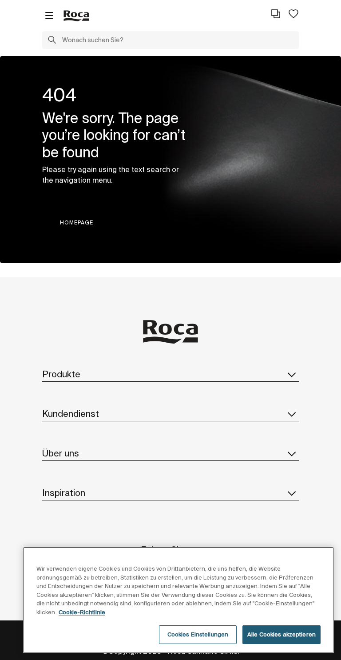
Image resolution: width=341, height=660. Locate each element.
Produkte (61, 374)
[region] (178, 600)
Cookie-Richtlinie (82, 612)
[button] (52, 41)
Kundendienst (70, 413)
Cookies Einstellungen (198, 634)
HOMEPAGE (76, 222)
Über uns (60, 453)
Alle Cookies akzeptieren (281, 634)
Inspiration (63, 493)
